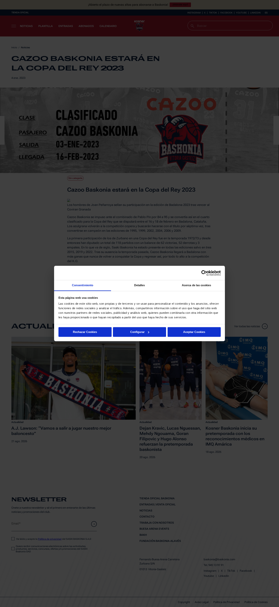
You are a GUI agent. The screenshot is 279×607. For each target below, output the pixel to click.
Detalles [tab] (139, 285)
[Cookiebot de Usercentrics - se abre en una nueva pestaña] (204, 273)
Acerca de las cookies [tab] (196, 285)
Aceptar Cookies (194, 332)
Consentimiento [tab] (82, 285)
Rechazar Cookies (85, 332)
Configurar (137, 332)
